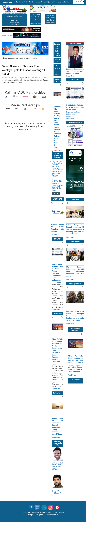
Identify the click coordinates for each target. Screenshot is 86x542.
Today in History (57, 60)
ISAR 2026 (14, 20)
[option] (6, 96)
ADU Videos (57, 73)
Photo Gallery (14, 22)
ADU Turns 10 (57, 67)
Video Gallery (14, 25)
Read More (55, 146)
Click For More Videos (75, 380)
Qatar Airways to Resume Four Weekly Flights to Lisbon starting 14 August (23, 69)
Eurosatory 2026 (57, 45)
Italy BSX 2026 (36, 23)
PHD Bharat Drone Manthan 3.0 (36, 16)
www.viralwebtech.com (51, 515)
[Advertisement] (75, 418)
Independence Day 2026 (14, 16)
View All (55, 193)
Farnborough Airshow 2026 (50, 16)
